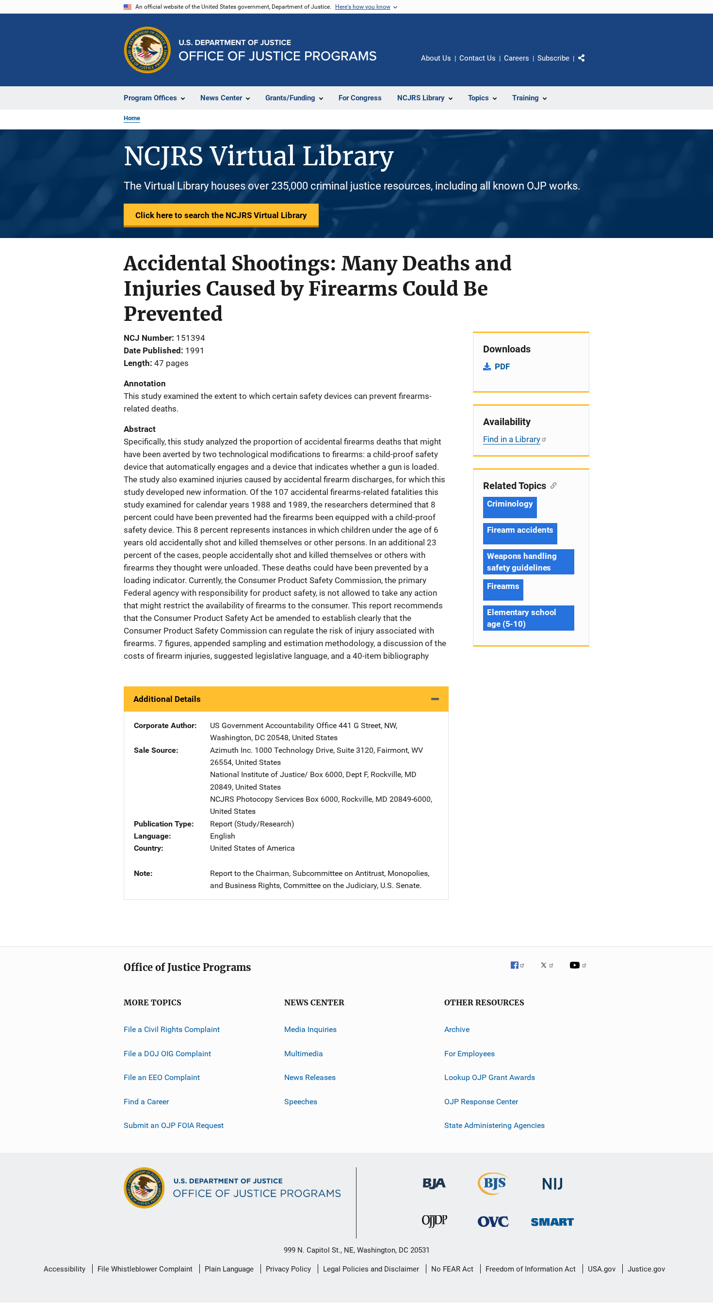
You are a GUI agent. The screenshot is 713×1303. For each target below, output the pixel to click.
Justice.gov (646, 1269)
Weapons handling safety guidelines (521, 561)
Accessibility (64, 1269)
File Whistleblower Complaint (145, 1269)
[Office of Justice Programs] (147, 50)
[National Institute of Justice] (552, 1191)
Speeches (300, 1101)
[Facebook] (521, 972)
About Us (436, 58)
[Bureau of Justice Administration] (434, 1191)
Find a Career (146, 1101)
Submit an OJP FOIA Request (174, 1125)
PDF (502, 366)
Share (589, 65)
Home (132, 118)
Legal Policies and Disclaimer (371, 1269)
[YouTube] (579, 972)
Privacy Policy (288, 1269)
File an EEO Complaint (162, 1077)
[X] (550, 972)
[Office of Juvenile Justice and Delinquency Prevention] (434, 1230)
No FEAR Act (452, 1269)
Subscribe (553, 58)
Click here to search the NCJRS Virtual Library (221, 215)
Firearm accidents (520, 530)
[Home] (277, 50)
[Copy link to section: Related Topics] (551, 485)
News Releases (310, 1077)
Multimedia (303, 1053)
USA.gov (602, 1269)
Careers (516, 58)
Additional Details (167, 699)
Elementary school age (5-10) (521, 618)
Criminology (510, 503)
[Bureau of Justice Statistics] (493, 1197)
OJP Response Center (481, 1101)
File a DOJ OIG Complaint (167, 1053)
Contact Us (477, 58)
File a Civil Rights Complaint (172, 1029)
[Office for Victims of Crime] (493, 1229)
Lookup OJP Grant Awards (489, 1077)
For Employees (469, 1053)
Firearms (503, 586)
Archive (457, 1029)
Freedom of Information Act (531, 1269)
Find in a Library (511, 439)
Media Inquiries (310, 1029)
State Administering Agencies (494, 1125)
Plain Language (229, 1269)
